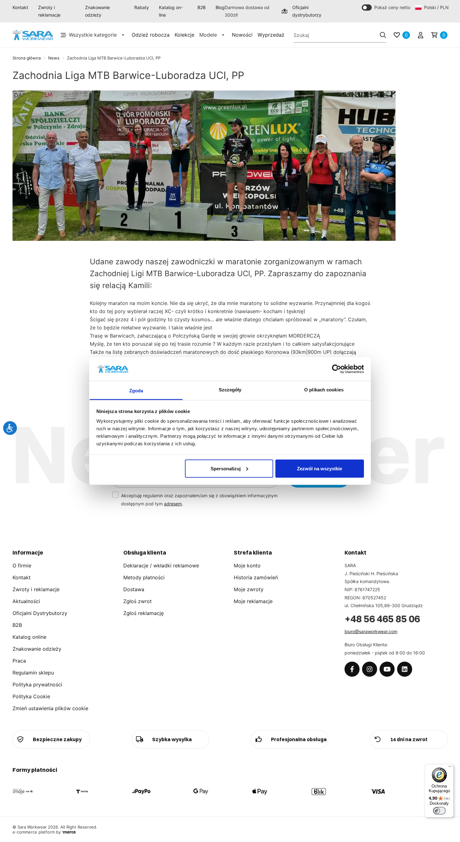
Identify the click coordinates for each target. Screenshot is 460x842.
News (53, 57)
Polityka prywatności (37, 684)
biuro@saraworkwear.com (371, 631)
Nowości (242, 35)
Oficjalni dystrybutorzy (306, 11)
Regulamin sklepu (33, 672)
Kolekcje (184, 35)
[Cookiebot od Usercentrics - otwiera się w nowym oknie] (336, 369)
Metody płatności (144, 577)
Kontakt (20, 7)
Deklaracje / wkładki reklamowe (161, 565)
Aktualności (26, 601)
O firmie (22, 565)
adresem (173, 503)
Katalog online (29, 637)
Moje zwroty (248, 589)
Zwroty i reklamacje (49, 11)
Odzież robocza (151, 35)
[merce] (69, 831)
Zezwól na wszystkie (319, 468)
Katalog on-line (171, 11)
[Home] (33, 35)
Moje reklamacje (253, 601)
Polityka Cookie (31, 696)
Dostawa (133, 589)
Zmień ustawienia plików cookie (50, 708)
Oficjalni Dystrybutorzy (40, 613)
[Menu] (450, 768)
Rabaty (141, 7)
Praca (19, 661)
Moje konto (247, 565)
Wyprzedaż (271, 35)
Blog (220, 7)
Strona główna (27, 57)
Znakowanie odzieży (97, 11)
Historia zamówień (256, 577)
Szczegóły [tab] (230, 389)
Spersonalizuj (226, 468)
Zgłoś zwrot (137, 601)
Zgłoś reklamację (143, 613)
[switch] (439, 810)
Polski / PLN (435, 7)
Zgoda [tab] (136, 390)
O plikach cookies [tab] (324, 389)
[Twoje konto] (420, 35)
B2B (201, 7)
